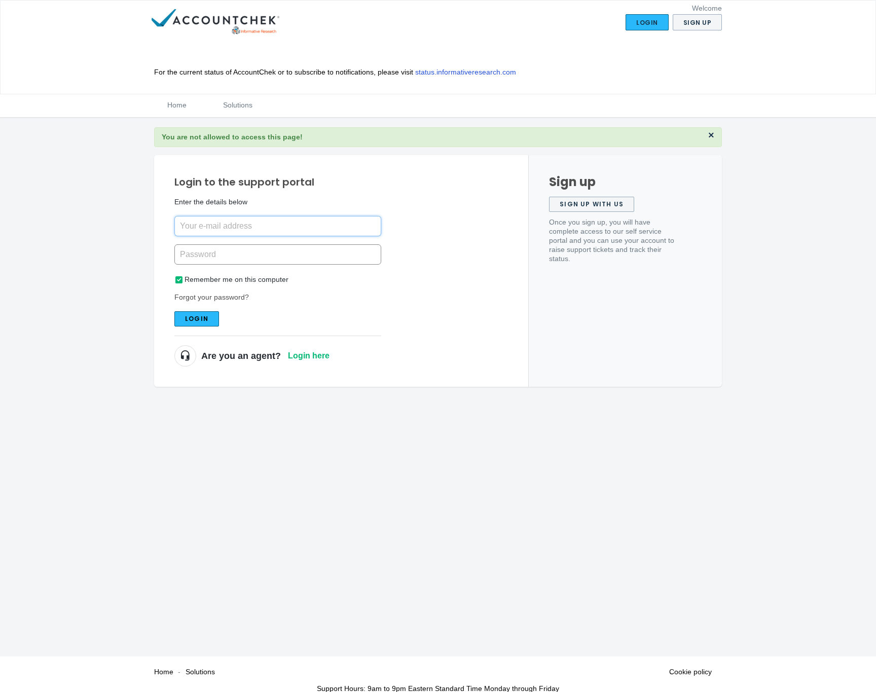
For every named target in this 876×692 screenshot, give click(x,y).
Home (177, 105)
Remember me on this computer (236, 279)
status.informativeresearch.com (465, 72)
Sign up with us (592, 204)
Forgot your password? (211, 297)
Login (196, 318)
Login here (309, 355)
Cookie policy (690, 672)
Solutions (237, 105)
